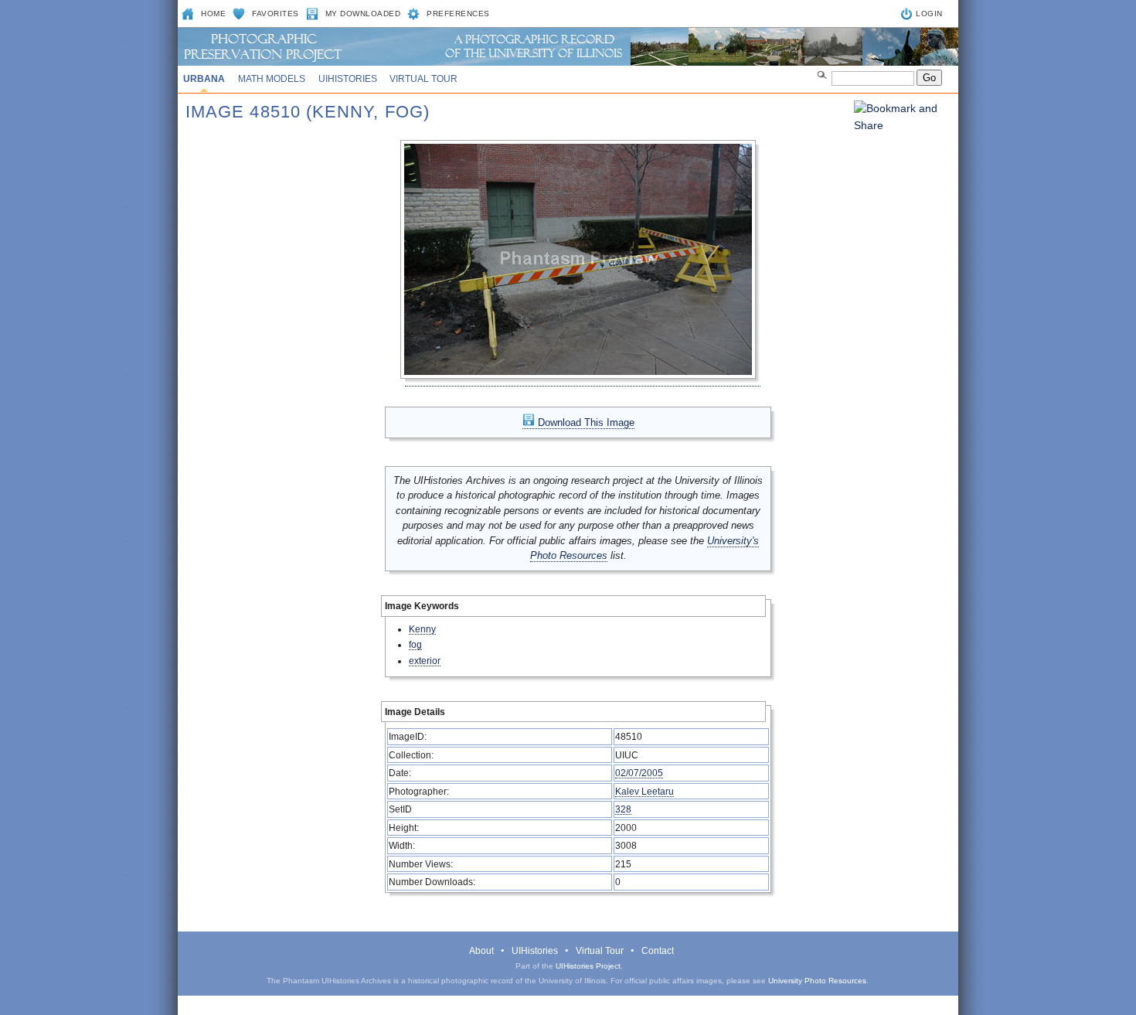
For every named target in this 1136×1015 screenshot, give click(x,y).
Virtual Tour (423, 78)
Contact (657, 950)
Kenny (422, 629)
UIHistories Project (588, 966)
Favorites (275, 13)
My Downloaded (363, 13)
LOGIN (929, 13)
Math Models (271, 78)
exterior (424, 661)
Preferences (458, 13)
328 (623, 809)
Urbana (204, 78)
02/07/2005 (639, 773)
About (481, 950)
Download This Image (584, 422)
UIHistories (347, 78)
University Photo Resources (817, 980)
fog (415, 644)
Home (213, 13)
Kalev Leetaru (644, 791)
